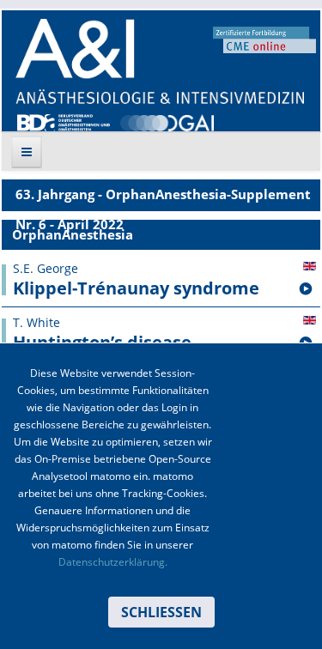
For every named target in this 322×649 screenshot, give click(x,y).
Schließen (161, 612)
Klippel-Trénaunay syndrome (136, 288)
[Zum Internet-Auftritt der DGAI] (166, 121)
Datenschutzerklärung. (112, 562)
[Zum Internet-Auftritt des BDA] (63, 121)
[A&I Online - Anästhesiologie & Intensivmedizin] (159, 61)
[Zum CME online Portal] (264, 38)
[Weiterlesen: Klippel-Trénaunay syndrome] (306, 289)
